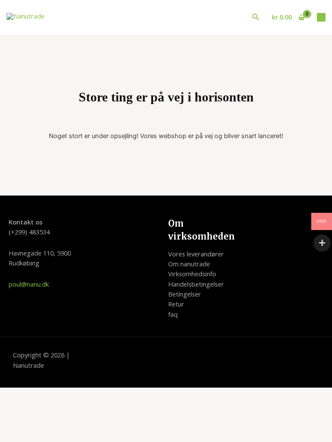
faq (173, 314)
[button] (256, 17)
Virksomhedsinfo (192, 273)
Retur (176, 304)
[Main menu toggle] (321, 17)
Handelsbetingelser (196, 284)
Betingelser (184, 294)
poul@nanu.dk (29, 284)
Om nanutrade (189, 263)
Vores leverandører (196, 253)
